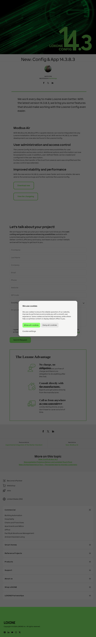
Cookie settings (29, 331)
